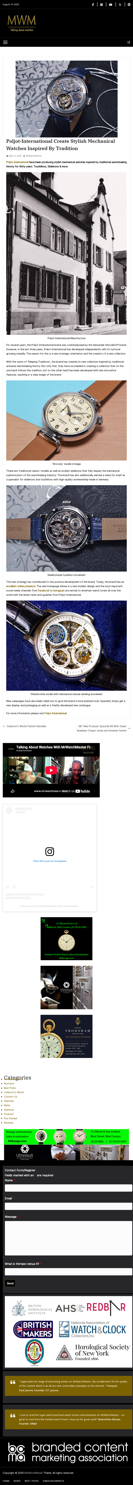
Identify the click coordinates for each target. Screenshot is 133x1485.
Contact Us (10, 1096)
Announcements (13, 1079)
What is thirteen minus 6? (23, 1264)
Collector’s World (14, 1092)
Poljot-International (17, 162)
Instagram (59, 590)
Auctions (9, 1083)
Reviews (8, 1122)
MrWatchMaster (34, 156)
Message (12, 1216)
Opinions (9, 1109)
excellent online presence (20, 586)
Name (10, 1180)
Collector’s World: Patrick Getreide (26, 726)
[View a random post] (128, 42)
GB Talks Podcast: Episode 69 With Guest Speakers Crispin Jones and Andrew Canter (101, 728)
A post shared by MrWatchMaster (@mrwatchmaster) (50, 906)
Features (9, 1100)
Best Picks (10, 1087)
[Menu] (5, 42)
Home (6, 1480)
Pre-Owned (10, 1118)
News (7, 1105)
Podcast (9, 1114)
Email (9, 1198)
